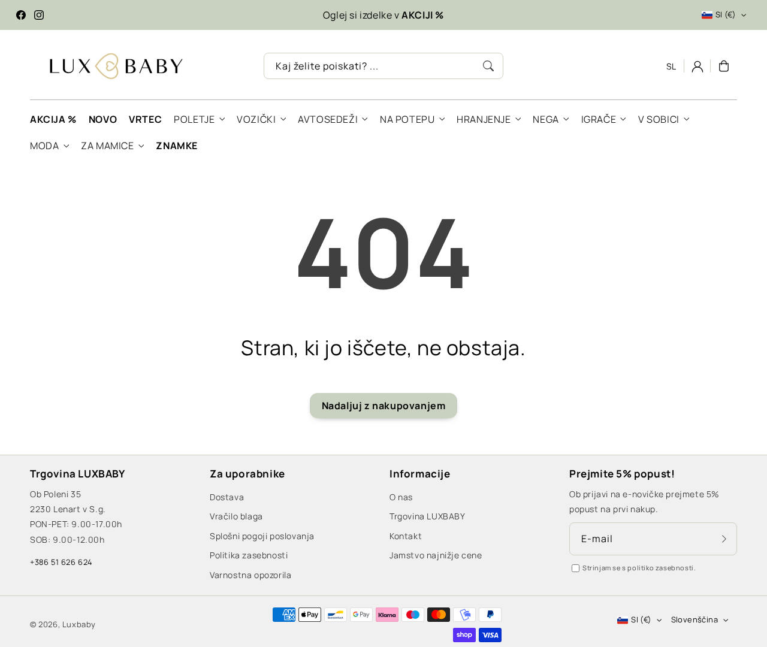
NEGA (545, 119)
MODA (44, 146)
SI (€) (725, 14)
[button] (724, 66)
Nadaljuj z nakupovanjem (384, 405)
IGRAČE (599, 119)
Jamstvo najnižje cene (435, 555)
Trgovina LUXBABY (427, 516)
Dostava (227, 497)
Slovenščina (694, 619)
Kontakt (405, 536)
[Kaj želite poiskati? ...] (488, 66)
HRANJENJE (484, 119)
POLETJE (194, 119)
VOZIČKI (256, 119)
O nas (401, 497)
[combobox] (383, 66)
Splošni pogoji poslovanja (262, 536)
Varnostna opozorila (250, 575)
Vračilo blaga (236, 516)
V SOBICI (659, 119)
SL (671, 66)
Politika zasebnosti (249, 555)
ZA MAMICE (107, 146)
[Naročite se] (724, 538)
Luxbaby (79, 624)
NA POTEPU (407, 119)
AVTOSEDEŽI (328, 119)
